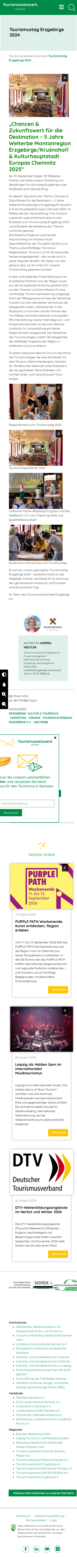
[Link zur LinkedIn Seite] (36, 1548)
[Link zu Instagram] (58, 1548)
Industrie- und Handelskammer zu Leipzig (43, 1365)
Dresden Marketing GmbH (33, 1434)
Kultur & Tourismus (43, 713)
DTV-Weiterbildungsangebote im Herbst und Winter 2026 (41, 1209)
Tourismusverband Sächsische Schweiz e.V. (44, 1468)
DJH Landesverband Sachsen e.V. (38, 1402)
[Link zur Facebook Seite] (26, 1548)
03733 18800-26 (41, 673)
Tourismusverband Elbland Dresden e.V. (42, 1460)
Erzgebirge (17, 713)
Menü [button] (61, 7)
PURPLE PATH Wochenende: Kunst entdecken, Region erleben (39, 925)
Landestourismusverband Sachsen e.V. (41, 1344)
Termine (34, 718)
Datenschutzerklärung (49, 1516)
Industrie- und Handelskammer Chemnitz (43, 1361)
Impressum (23, 1516)
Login (53, 1520)
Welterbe (41, 722)
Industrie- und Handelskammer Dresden (42, 1357)
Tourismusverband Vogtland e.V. (37, 1477)
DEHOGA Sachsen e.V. (30, 1397)
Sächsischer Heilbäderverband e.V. (39, 1415)
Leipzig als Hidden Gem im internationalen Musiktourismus (38, 1068)
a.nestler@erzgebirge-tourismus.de (42, 670)
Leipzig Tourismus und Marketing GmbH (42, 1438)
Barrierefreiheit (36, 1520)
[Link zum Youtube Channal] (47, 1548)
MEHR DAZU (59, 989)
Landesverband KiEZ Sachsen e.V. (38, 1410)
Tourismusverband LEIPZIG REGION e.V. (42, 1472)
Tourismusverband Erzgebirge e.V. (38, 1464)
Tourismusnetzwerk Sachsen (27, 56)
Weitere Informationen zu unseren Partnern (43, 1493)
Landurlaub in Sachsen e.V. (34, 1406)
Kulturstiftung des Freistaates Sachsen (41, 1378)
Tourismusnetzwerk (20, 6)
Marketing (18, 718)
